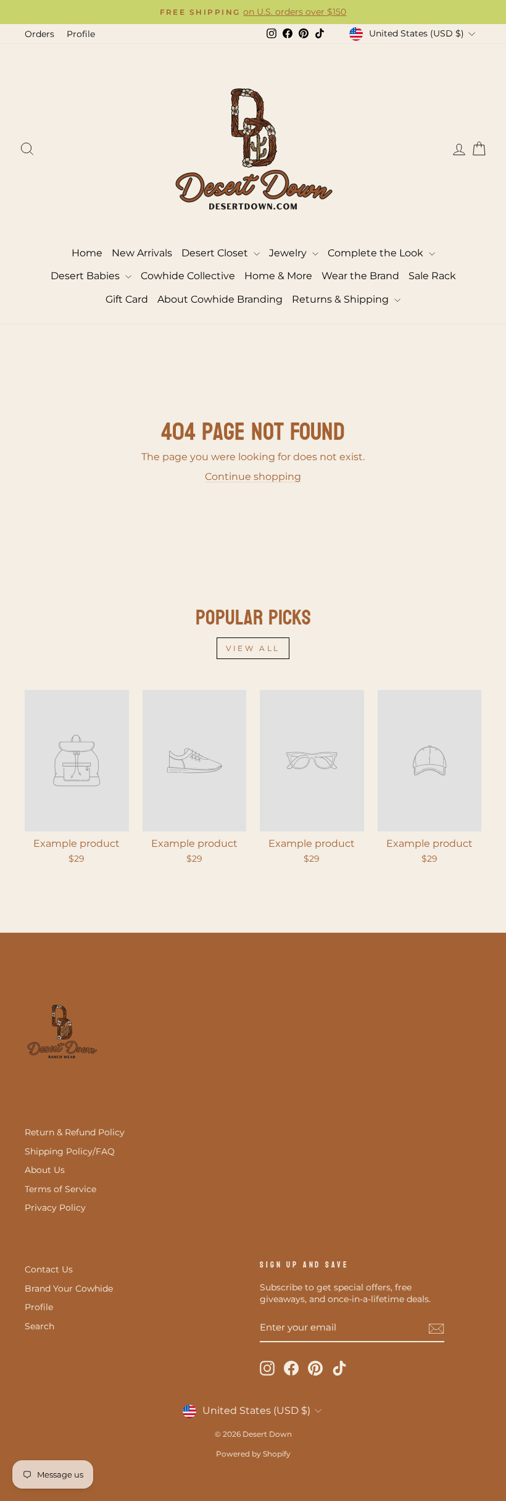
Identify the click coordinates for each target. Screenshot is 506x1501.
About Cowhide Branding (220, 299)
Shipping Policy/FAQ (70, 1151)
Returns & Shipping (341, 299)
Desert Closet (216, 253)
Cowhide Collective (188, 276)
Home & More (278, 276)
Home (87, 253)
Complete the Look (377, 253)
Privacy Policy (55, 1208)
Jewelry (289, 253)
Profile (81, 34)
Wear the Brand (360, 276)
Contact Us (49, 1269)
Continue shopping (253, 476)
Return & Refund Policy (75, 1132)
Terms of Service (60, 1189)
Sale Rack (432, 276)
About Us (45, 1170)
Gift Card (127, 299)
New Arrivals (142, 253)
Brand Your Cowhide (69, 1288)
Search (39, 1326)
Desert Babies (86, 276)
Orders (39, 34)
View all (253, 648)
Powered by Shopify (253, 1453)
